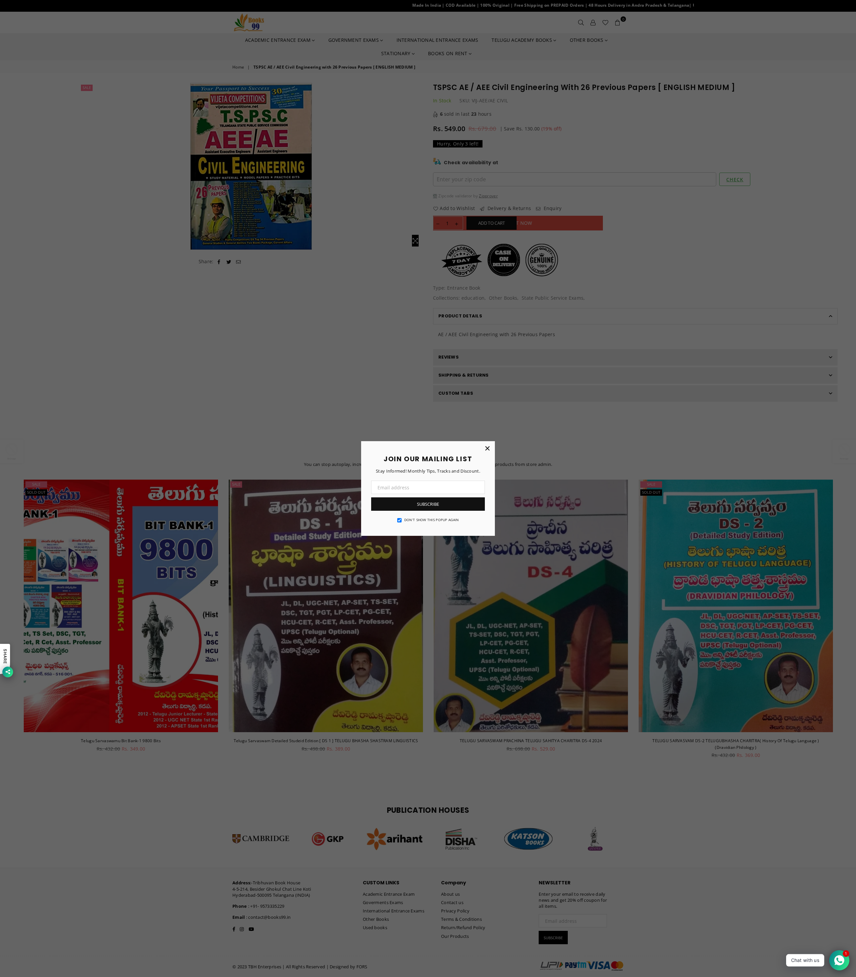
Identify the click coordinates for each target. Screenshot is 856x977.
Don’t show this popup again (431, 519)
